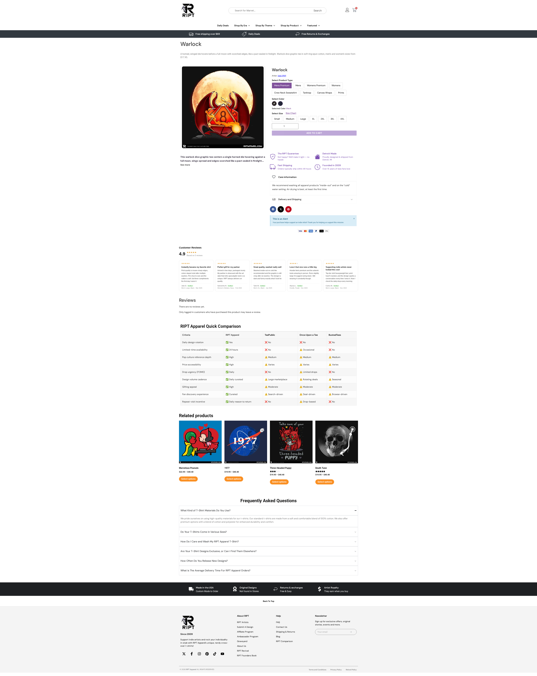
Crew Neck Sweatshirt (285, 92)
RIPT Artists (243, 622)
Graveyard (242, 641)
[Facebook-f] (191, 653)
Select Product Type (282, 80)
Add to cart (314, 133)
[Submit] (350, 632)
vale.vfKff (282, 75)
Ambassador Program (247, 636)
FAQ (278, 622)
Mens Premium (281, 85)
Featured (312, 25)
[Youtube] (222, 653)
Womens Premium (316, 85)
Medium (290, 118)
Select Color (278, 99)
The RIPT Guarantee (288, 153)
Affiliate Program (245, 631)
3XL (332, 118)
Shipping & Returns (285, 631)
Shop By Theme (263, 25)
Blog (278, 636)
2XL (322, 118)
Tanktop (307, 92)
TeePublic (270, 334)
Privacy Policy (336, 670)
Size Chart (291, 113)
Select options (188, 479)
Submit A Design (245, 627)
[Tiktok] (214, 653)
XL (313, 118)
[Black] (274, 103)
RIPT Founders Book (247, 655)
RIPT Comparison (284, 641)
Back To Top (268, 601)
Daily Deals (223, 25)
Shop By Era (240, 25)
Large (303, 118)
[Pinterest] (206, 653)
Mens (298, 85)
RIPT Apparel (191, 669)
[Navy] (280, 103)
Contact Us (281, 627)
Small (277, 118)
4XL (342, 118)
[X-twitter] (183, 653)
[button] (273, 209)
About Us (241, 646)
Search (318, 10)
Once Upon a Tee (309, 334)
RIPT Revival (243, 650)
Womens (336, 85)
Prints (341, 92)
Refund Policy (351, 670)
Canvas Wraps (324, 92)
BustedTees (335, 334)
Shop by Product (290, 25)
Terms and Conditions (317, 670)
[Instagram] (199, 653)
